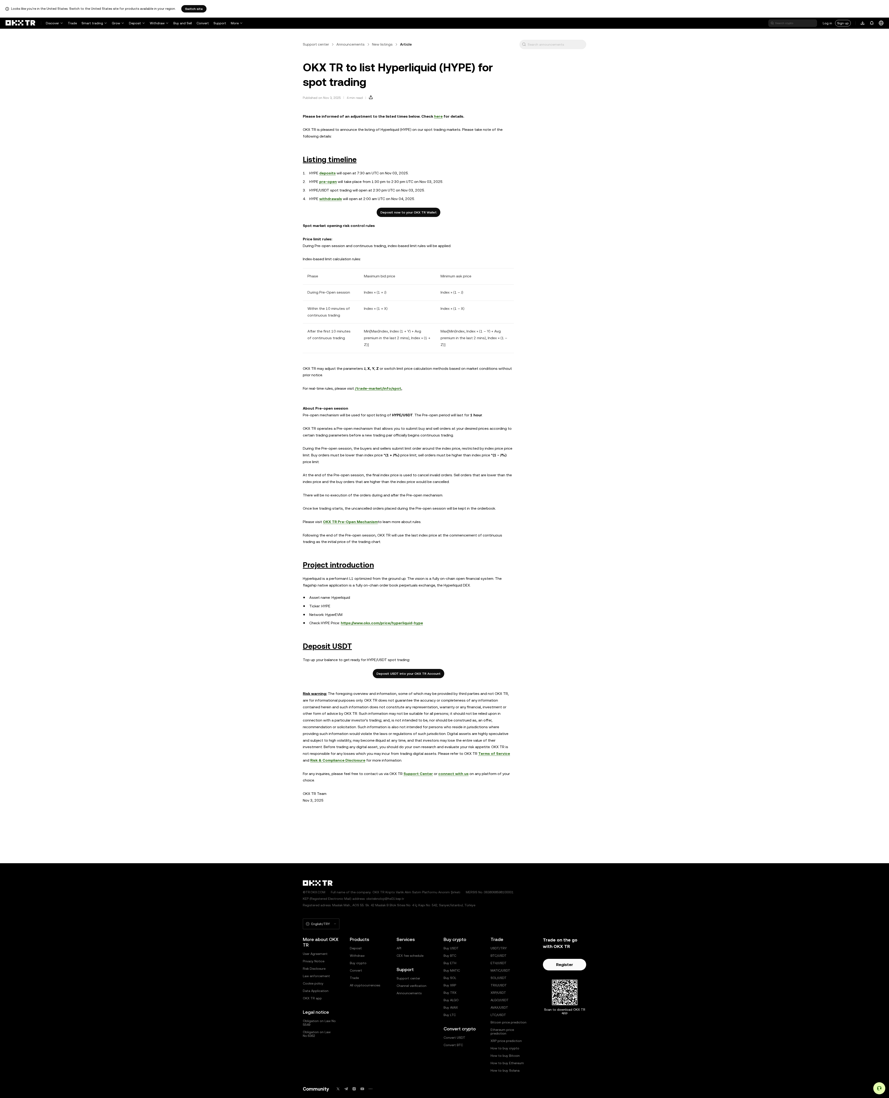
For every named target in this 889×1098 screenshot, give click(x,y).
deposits (327, 173)
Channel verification (411, 986)
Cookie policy (313, 983)
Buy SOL (450, 978)
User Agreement (315, 954)
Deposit (135, 23)
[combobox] (556, 44)
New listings (382, 44)
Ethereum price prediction (502, 1031)
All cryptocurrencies (365, 985)
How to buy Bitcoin (505, 1055)
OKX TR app (312, 998)
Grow (116, 23)
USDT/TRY (499, 948)
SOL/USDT (499, 978)
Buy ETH (450, 963)
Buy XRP (450, 985)
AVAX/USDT (499, 1007)
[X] (338, 1089)
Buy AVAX (451, 1007)
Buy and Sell (182, 23)
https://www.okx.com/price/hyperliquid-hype (382, 623)
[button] (524, 44)
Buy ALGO (451, 1000)
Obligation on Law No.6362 (317, 1034)
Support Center (418, 774)
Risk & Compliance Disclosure (337, 760)
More (235, 23)
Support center (316, 44)
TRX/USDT (499, 985)
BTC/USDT (499, 955)
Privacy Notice (313, 961)
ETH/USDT (499, 963)
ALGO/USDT (500, 1000)
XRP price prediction (506, 1041)
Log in (827, 23)
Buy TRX (450, 992)
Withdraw (157, 23)
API (399, 948)
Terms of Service (494, 753)
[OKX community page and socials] (370, 1089)
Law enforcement (316, 976)
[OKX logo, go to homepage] (20, 23)
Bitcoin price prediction (508, 1022)
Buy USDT (451, 948)
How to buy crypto (505, 1048)
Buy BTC (450, 955)
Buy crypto (358, 963)
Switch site (194, 9)
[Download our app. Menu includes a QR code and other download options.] (862, 23)
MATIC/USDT (500, 970)
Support (219, 23)
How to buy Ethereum (507, 1063)
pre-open (328, 181)
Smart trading (92, 23)
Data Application (316, 991)
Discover (52, 23)
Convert (203, 23)
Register (564, 964)
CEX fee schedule (410, 955)
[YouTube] (362, 1089)
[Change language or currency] (881, 23)
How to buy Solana (505, 1070)
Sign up (843, 23)
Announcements (350, 44)
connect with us (453, 774)
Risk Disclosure (314, 968)
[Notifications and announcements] (872, 23)
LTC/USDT (498, 1015)
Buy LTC (450, 1015)
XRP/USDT (498, 992)
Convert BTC (453, 1045)
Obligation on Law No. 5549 (319, 1022)
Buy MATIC (452, 970)
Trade (72, 23)
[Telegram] (346, 1089)
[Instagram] (354, 1089)
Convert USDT (454, 1037)
